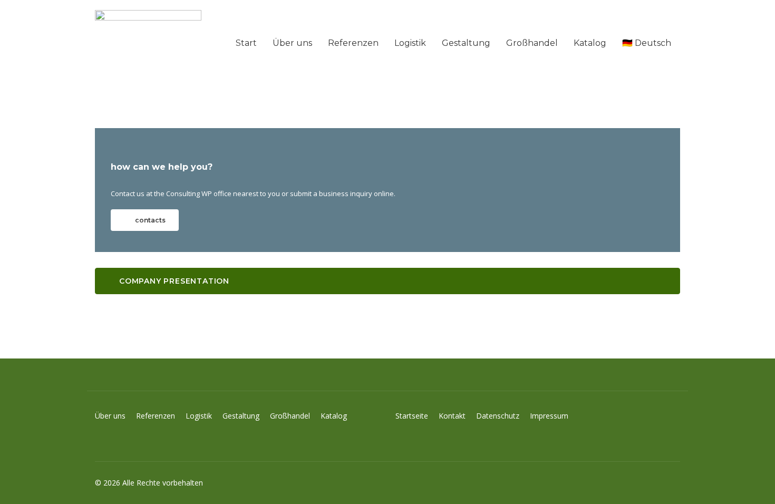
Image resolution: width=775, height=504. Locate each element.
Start (246, 43)
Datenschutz (503, 416)
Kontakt (457, 416)
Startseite (417, 416)
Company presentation (174, 281)
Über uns (292, 43)
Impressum (549, 416)
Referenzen (353, 43)
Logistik (410, 43)
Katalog (590, 43)
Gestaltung (466, 43)
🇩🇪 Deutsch (646, 43)
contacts (150, 220)
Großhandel (532, 43)
